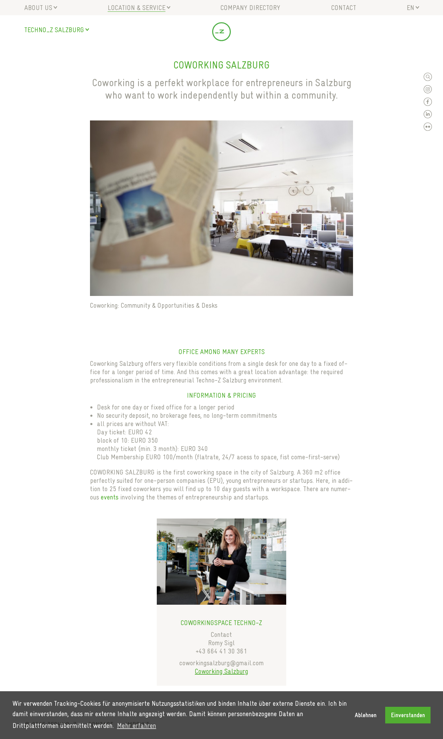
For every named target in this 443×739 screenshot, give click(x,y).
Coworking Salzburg (221, 671)
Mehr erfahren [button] (136, 725)
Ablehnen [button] (366, 715)
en (410, 7)
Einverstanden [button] (408, 715)
